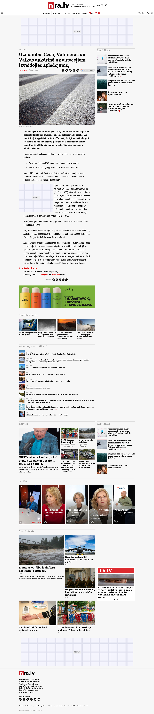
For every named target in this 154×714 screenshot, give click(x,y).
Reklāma (27, 706)
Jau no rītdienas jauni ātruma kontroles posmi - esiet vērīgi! (65, 336)
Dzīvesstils (56, 13)
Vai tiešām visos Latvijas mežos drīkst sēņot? (45, 374)
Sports (84, 13)
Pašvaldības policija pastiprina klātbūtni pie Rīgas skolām (87, 464)
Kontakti (86, 706)
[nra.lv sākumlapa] (58, 5)
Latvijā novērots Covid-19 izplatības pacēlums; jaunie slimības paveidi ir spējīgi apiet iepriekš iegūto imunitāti (57, 361)
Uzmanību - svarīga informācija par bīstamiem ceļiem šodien (85, 336)
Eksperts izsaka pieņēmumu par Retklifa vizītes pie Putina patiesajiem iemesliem (121, 107)
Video (23, 481)
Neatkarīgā (46, 13)
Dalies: (48, 280)
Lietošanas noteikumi (52, 706)
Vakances (80, 706)
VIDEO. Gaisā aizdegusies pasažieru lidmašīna (45, 368)
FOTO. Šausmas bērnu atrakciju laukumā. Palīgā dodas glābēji (68, 443)
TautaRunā (66, 13)
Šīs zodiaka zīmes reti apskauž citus (118, 93)
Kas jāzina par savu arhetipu (38, 388)
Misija (32, 706)
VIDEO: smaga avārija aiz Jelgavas (28, 334)
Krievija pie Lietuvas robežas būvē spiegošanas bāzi (48, 381)
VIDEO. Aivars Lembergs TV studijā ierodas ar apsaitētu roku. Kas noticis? (38, 460)
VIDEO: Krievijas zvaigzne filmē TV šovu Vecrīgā (47, 415)
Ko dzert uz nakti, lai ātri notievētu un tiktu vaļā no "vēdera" (52, 395)
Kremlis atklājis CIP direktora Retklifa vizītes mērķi (79, 559)
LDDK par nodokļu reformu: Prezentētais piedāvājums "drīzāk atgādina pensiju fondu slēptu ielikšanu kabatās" (60, 401)
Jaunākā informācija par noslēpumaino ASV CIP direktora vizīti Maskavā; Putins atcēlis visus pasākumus (120, 71)
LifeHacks (76, 13)
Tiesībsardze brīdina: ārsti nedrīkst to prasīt (33, 628)
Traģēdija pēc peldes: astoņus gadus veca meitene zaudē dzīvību (121, 82)
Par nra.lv (21, 706)
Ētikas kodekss (72, 706)
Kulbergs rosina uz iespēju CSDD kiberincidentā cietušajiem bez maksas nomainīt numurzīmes (68, 466)
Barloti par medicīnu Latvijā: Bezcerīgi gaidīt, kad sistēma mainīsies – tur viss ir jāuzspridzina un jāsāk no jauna (60, 408)
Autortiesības (63, 706)
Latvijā (25, 49)
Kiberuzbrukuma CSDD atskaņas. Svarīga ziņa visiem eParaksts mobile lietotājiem (119, 58)
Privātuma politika (40, 706)
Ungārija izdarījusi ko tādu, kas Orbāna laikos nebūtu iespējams (80, 592)
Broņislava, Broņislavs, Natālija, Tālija (83, 6)
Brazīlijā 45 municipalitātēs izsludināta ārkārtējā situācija (51, 354)
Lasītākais (103, 50)
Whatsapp (56, 274)
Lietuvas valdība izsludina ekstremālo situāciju (86, 443)
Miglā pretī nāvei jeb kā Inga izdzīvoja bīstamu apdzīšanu (47, 335)
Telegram (44, 274)
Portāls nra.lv (23, 70)
